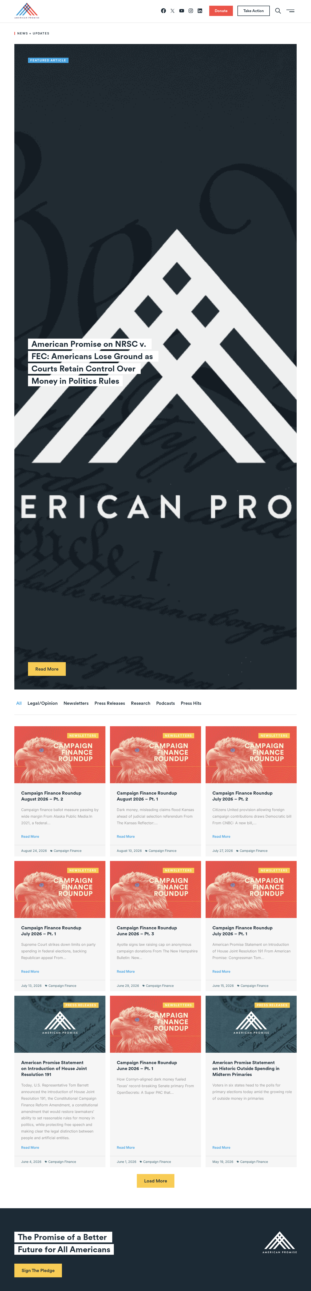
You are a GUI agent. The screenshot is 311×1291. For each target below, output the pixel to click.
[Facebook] (163, 10)
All (19, 703)
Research (140, 703)
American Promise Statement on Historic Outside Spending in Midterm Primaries (246, 1068)
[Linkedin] (199, 10)
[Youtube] (181, 10)
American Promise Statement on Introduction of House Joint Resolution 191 (54, 1068)
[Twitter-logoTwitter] (172, 10)
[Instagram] (190, 10)
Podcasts (165, 703)
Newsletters (76, 703)
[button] (155, 1181)
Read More (30, 836)
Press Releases (109, 703)
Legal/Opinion (43, 703)
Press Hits (191, 703)
